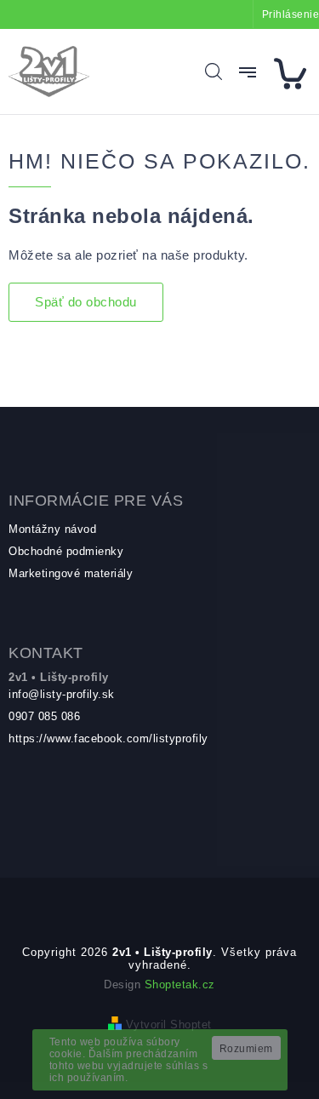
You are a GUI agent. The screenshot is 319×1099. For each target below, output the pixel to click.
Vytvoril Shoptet (169, 1024)
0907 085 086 (44, 716)
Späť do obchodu (86, 302)
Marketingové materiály (71, 573)
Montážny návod (52, 529)
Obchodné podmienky (66, 551)
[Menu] (248, 72)
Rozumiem (246, 1049)
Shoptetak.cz (180, 984)
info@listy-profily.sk (62, 694)
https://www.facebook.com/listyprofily (108, 738)
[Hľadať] (214, 71)
